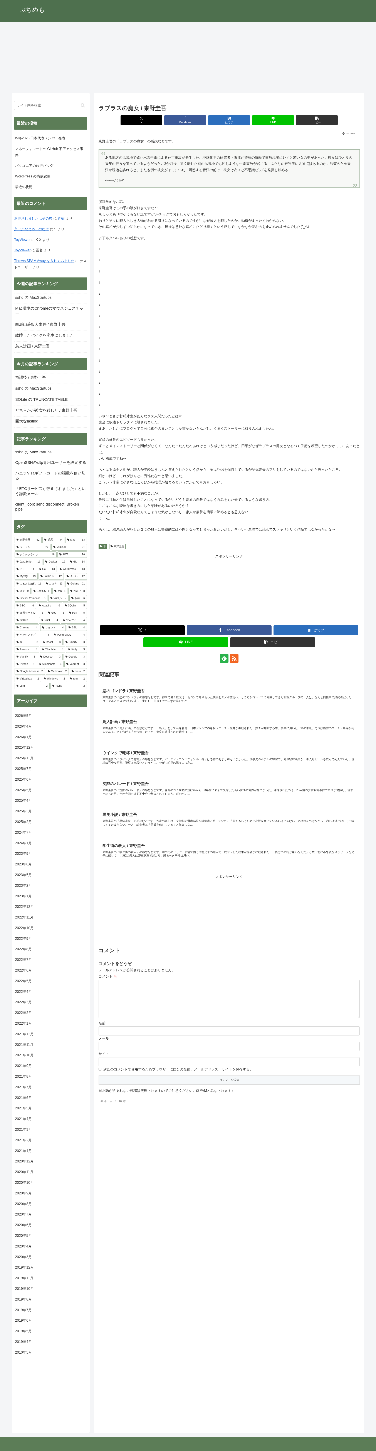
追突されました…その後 (33, 218)
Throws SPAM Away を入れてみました (44, 261)
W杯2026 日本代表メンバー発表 (40, 138)
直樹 (61, 218)
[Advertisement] (188, 57)
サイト (104, 1054)
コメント (108, 976)
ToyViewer (22, 240)
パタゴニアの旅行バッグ (34, 165)
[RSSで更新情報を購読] (234, 658)
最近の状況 (23, 187)
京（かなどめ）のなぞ (31, 229)
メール (104, 1038)
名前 (102, 1023)
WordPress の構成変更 (32, 176)
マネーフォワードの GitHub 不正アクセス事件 (49, 152)
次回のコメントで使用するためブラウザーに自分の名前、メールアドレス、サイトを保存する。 (178, 1069)
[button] (317, 120)
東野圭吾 (119, 546)
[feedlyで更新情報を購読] (224, 658)
